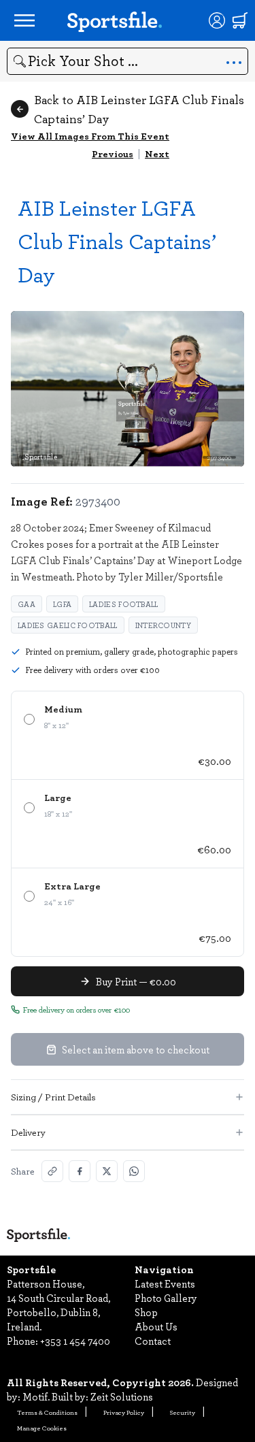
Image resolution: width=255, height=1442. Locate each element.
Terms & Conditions (47, 1412)
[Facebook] (79, 1171)
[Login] (217, 20)
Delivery (28, 1132)
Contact (153, 1340)
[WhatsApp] (134, 1171)
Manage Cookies (42, 1427)
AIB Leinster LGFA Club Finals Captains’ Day (117, 241)
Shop (146, 1312)
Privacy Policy (123, 1412)
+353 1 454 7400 (75, 1340)
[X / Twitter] (107, 1171)
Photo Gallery (166, 1298)
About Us (156, 1326)
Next (157, 153)
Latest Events (165, 1283)
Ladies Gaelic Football (68, 625)
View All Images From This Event (90, 136)
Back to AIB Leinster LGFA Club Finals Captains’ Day (139, 109)
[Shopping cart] (240, 20)
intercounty (163, 625)
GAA (26, 604)
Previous (112, 153)
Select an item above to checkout (135, 1049)
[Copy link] (52, 1171)
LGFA (62, 604)
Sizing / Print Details (53, 1096)
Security (182, 1412)
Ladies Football (123, 604)
